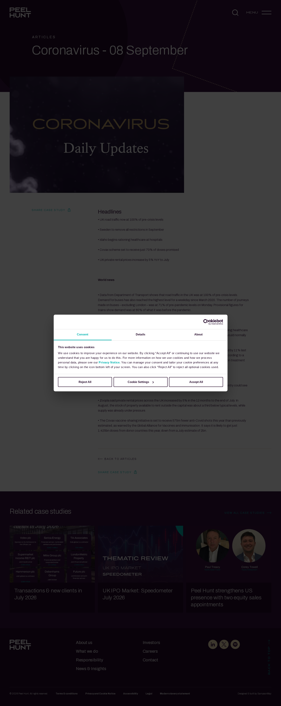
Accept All (196, 382)
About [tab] (198, 334)
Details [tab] (140, 334)
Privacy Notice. (110, 362)
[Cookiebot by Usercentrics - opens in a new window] (206, 322)
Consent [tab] (82, 334)
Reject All (85, 382)
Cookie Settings (138, 382)
